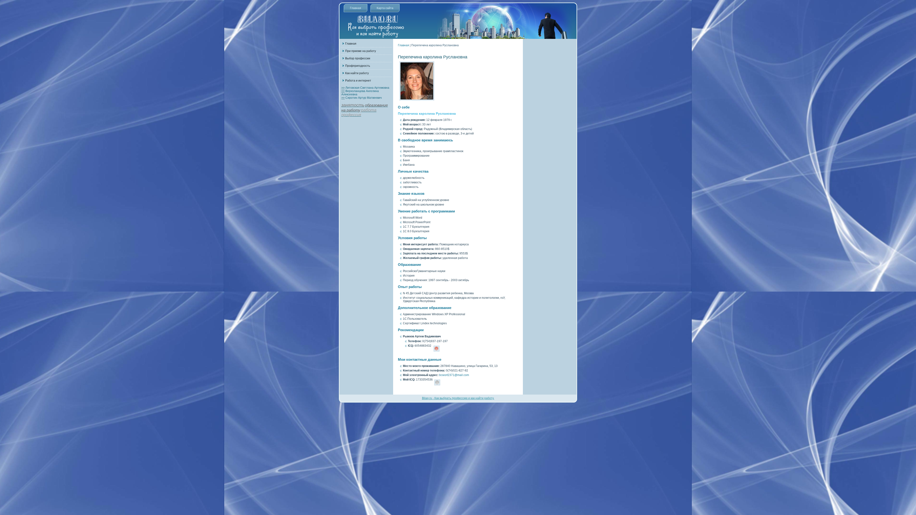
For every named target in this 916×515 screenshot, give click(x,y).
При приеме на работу (360, 51)
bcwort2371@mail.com (454, 375)
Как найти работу (357, 73)
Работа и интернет (358, 80)
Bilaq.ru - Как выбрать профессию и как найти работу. (458, 398)
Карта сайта (385, 8)
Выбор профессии (357, 58)
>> (343, 87)
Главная (355, 8)
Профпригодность (357, 65)
